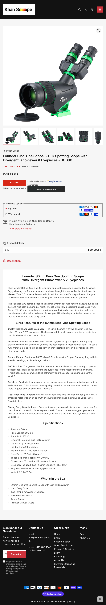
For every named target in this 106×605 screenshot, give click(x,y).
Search (83, 534)
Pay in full (13, 208)
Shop (57, 538)
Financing (59, 556)
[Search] (80, 9)
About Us (59, 560)
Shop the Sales (62, 541)
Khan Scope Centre (47, 601)
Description (14, 260)
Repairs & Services (64, 549)
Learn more (32, 185)
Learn (57, 552)
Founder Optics (11, 150)
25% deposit (14, 214)
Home (57, 534)
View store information (20, 228)
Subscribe (16, 554)
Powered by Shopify (66, 601)
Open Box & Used (63, 545)
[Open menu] (100, 9)
